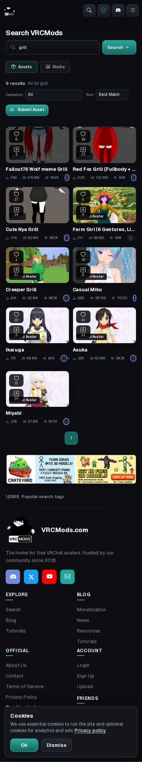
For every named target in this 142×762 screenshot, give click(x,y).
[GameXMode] (66, 298)
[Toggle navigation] (132, 10)
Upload (85, 686)
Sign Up (85, 676)
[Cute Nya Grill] (37, 214)
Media (59, 66)
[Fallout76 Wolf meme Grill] (37, 153)
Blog (11, 620)
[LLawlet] (67, 177)
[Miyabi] (37, 398)
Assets (25, 66)
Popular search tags (43, 496)
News (83, 620)
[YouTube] (49, 577)
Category (14, 94)
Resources (88, 631)
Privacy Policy (21, 697)
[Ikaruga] (37, 334)
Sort (90, 94)
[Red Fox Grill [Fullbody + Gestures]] (104, 153)
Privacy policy (90, 731)
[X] (31, 577)
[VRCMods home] (9, 10)
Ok (24, 745)
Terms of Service (25, 686)
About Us (16, 665)
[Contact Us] (67, 577)
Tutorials (16, 631)
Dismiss (57, 745)
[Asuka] (104, 334)
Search (13, 609)
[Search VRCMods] (89, 10)
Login (83, 665)
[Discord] (118, 10)
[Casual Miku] (104, 274)
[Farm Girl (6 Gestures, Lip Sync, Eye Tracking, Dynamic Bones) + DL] (104, 214)
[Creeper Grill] (37, 274)
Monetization (91, 609)
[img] (71, 469)
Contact (14, 676)
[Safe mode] (103, 10)
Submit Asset (31, 109)
